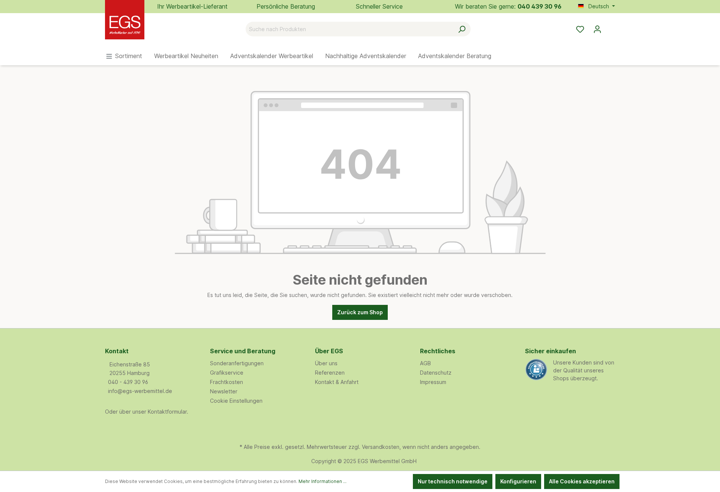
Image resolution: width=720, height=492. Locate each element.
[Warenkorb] (610, 26)
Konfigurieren (518, 481)
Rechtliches (437, 351)
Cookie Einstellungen (236, 401)
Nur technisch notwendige (453, 481)
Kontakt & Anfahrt (336, 382)
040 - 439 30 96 (128, 382)
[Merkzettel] (580, 29)
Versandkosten (380, 447)
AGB (425, 363)
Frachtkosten (226, 382)
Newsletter (223, 391)
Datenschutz (436, 372)
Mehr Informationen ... (322, 481)
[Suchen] (462, 29)
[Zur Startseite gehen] (142, 27)
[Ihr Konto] (597, 29)
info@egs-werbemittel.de (140, 391)
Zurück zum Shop (360, 312)
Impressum (433, 382)
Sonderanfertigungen (237, 363)
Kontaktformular (167, 411)
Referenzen (330, 372)
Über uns (326, 363)
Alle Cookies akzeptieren (582, 481)
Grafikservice (226, 372)
